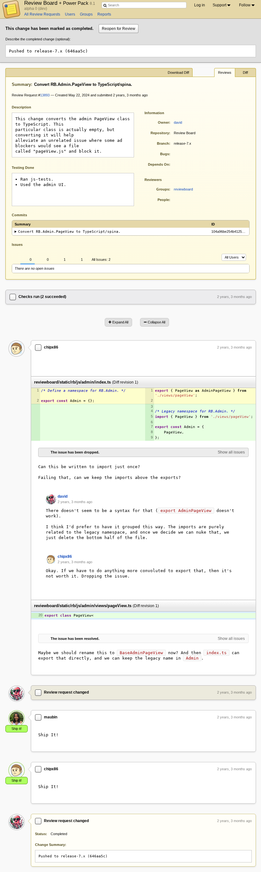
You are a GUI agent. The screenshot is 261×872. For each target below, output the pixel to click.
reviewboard (183, 189)
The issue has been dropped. (75, 452)
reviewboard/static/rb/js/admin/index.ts (72, 382)
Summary (21, 84)
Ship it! (16, 728)
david (178, 122)
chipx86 (51, 347)
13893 (45, 95)
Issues (17, 244)
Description (26, 106)
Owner (163, 122)
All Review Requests (42, 14)
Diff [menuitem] (245, 72)
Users (70, 14)
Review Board (57, 3)
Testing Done (23, 168)
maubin (50, 717)
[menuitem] (222, 5)
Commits (19, 215)
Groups (86, 14)
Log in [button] (199, 5)
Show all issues (231, 452)
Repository (160, 133)
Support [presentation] (219, 5)
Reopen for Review (118, 28)
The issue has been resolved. (75, 638)
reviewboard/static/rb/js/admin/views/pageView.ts (82, 605)
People (163, 200)
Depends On (158, 164)
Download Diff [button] (178, 72)
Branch (163, 143)
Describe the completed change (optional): (38, 39)
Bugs (164, 154)
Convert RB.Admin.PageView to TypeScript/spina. (69, 232)
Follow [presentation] (244, 5)
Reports (104, 14)
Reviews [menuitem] (224, 72)
